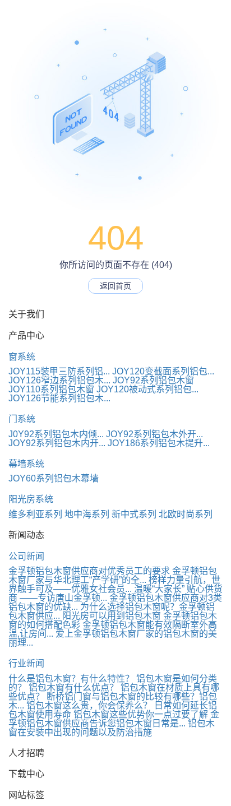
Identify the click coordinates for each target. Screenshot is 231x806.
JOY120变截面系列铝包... (163, 371)
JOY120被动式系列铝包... (147, 389)
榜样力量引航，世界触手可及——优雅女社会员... (114, 584)
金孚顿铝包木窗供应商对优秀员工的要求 (89, 571)
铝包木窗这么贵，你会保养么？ (89, 705)
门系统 (21, 419)
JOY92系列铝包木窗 (153, 380)
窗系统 (21, 357)
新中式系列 (134, 514)
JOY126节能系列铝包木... (59, 398)
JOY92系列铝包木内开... (56, 443)
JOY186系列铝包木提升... (159, 443)
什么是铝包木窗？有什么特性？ (71, 678)
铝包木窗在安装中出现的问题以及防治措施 (111, 728)
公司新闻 (26, 556)
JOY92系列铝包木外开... (154, 434)
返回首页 (115, 285)
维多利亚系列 (35, 514)
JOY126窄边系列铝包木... (59, 380)
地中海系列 (86, 514)
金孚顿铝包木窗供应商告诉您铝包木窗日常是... (113, 719)
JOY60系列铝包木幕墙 (53, 478)
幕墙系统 (26, 464)
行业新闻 (26, 663)
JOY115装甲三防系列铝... (59, 371)
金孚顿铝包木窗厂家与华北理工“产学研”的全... (112, 575)
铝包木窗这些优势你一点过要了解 (140, 714)
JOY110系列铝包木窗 (51, 389)
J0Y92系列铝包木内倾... (56, 434)
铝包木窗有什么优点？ (73, 687)
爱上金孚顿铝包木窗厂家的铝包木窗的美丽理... (112, 638)
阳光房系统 (30, 499)
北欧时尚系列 (185, 514)
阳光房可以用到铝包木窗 (111, 615)
